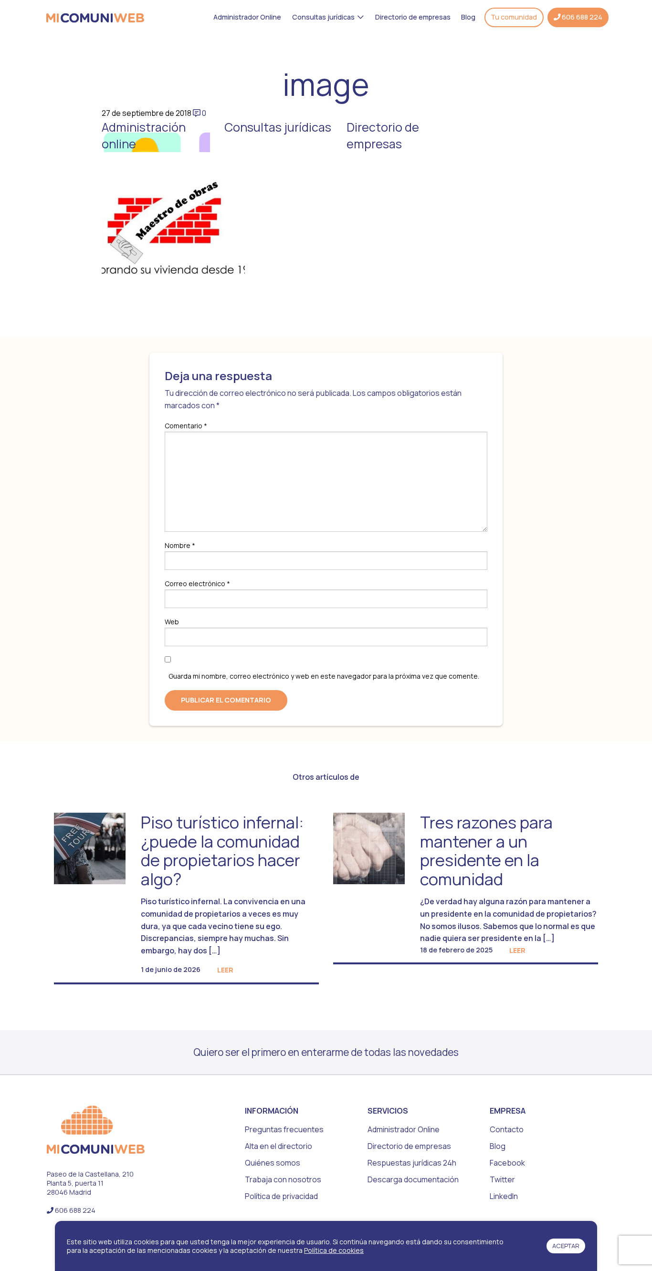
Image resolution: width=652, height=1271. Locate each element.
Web (172, 621)
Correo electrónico (197, 583)
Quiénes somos (272, 1162)
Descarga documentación (413, 1179)
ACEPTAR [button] (565, 1245)
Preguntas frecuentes (284, 1129)
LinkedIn (504, 1196)
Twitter (502, 1179)
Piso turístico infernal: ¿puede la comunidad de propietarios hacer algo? (222, 850)
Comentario (186, 425)
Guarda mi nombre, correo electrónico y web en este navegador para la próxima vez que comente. (323, 676)
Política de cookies (334, 1250)
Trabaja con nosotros (283, 1179)
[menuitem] (247, 17)
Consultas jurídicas (323, 16)
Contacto (507, 1129)
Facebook (507, 1162)
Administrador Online (247, 16)
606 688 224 (581, 17)
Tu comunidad (514, 17)
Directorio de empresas (413, 16)
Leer (225, 970)
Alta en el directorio (278, 1146)
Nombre (180, 545)
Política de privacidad (281, 1196)
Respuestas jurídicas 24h (412, 1162)
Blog (468, 16)
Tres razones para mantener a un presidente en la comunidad (486, 850)
